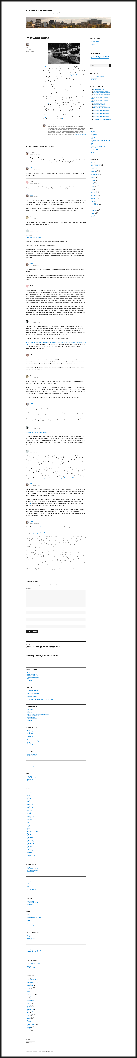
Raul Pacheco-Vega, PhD (32, 902)
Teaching (29, 1023)
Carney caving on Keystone (99, 103)
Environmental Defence (32, 675)
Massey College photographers (34, 917)
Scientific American (31, 936)
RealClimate (29, 720)
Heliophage (29, 712)
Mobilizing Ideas (30, 901)
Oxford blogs (94, 137)
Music (28, 1002)
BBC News (29, 794)
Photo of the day (30, 1009)
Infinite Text (30, 964)
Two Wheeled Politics (32, 967)
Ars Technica (30, 792)
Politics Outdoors (31, 717)
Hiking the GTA (30, 733)
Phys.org (29, 935)
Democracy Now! (31, 804)
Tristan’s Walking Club (96, 147)
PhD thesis (29, 1006)
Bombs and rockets (31, 981)
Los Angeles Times (31, 812)
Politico (28, 824)
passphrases (46, 117)
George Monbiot (30, 732)
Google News (30, 809)
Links (28, 886)
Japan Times (29, 810)
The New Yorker (30, 843)
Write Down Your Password (33, 237)
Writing (28, 1030)
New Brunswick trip (95, 41)
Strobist (28, 742)
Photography (30, 1011)
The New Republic (31, 842)
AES (28, 883)
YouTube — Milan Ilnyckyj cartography (100, 57)
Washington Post (31, 855)
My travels (93, 150)
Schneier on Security (31, 953)
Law (28, 997)
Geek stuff (28, 51)
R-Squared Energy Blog (32, 718)
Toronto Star (30, 852)
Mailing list (93, 79)
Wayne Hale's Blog (31, 938)
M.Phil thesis (30, 999)
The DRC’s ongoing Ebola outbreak (101, 91)
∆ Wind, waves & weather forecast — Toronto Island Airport (40, 699)
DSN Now (29, 692)
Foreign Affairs (30, 806)
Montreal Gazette (31, 815)
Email (28, 617)
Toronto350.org (30, 680)
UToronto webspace (31, 889)
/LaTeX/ (29, 882)
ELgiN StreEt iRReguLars (32, 870)
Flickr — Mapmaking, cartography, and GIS (101, 56)
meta (28, 888)
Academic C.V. (95, 133)
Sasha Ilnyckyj (30, 779)
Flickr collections (95, 46)
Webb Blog (29, 939)
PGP (30, 503)
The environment (31, 1024)
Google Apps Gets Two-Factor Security (37, 432)
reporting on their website (39, 533)
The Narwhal (30, 840)
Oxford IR (29, 920)
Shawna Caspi (30, 780)
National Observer (31, 818)
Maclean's (29, 813)
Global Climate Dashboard (33, 693)
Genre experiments (31, 885)
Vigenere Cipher (30, 891)
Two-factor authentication (70, 119)
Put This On (29, 739)
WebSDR (29, 698)
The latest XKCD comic (49, 67)
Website (28, 624)
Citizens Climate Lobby (32, 674)
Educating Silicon (31, 730)
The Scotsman (30, 845)
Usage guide (94, 78)
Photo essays (30, 1008)
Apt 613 (28, 867)
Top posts (93, 144)
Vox (28, 854)
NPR (28, 822)
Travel (28, 1029)
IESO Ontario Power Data (32, 695)
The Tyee (29, 848)
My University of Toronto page (34, 919)
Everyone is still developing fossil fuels (101, 92)
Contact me (94, 134)
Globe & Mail (30, 807)
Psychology (29, 1014)
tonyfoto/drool (30, 871)
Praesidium (29, 738)
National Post (30, 819)
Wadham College (30, 925)
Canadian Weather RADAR (33, 690)
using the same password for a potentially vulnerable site (64, 75)
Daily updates (30, 985)
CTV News (29, 803)
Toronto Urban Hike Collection (98, 146)
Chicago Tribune (30, 800)
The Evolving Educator (32, 744)
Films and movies (31, 990)
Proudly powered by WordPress (46, 1051)
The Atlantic (29, 834)
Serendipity (29, 966)
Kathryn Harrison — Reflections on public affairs (38, 714)
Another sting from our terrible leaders (102, 119)
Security (32, 52)
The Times (29, 846)
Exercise (29, 988)
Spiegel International (31, 833)
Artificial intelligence (31, 979)
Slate (28, 830)
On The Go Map (30, 766)
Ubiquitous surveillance (98, 89)
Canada (28, 984)
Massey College (30, 916)
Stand (28, 678)
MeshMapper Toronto (32, 696)
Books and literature (31, 982)
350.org (28, 672)
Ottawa (28, 1003)
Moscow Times (30, 816)
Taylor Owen (30, 904)
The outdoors (30, 1026)
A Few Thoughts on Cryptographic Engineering (37, 950)
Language (29, 996)
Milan (27, 47)
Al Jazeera (29, 791)
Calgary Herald (30, 797)
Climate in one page (31, 755)
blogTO (28, 795)
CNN (28, 801)
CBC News (29, 798)
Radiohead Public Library (32, 777)
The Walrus (29, 849)
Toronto (29, 1027)
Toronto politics (30, 922)
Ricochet (29, 825)
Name (28, 610)
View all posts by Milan (80, 134)
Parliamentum (30, 736)
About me (93, 131)
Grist (28, 711)
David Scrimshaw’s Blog (32, 868)
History (28, 993)
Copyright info (94, 149)
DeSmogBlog (30, 709)
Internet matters (30, 994)
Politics (28, 1012)
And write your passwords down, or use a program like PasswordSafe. (55, 478)
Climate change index (32, 754)
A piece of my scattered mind (33, 963)
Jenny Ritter (29, 776)
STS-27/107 (29, 1021)
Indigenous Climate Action (33, 677)
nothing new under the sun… (33, 715)
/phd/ (28, 914)
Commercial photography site (98, 76)
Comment (29, 588)
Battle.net (43, 527)
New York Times (30, 821)
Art (27, 978)
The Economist (30, 836)
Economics (29, 987)
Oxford (28, 1005)
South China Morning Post (33, 831)
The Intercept (30, 839)
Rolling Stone (30, 827)
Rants (28, 1015)
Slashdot (29, 828)
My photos (93, 136)
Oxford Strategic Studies (32, 951)
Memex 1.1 (29, 735)
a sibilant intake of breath (39, 10)
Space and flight (30, 1020)
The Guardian (30, 837)
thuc (92, 143)
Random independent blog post (34, 741)
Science (28, 1017)
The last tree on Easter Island (99, 104)
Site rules (93, 152)
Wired (28, 857)
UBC (28, 923)
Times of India (30, 851)
